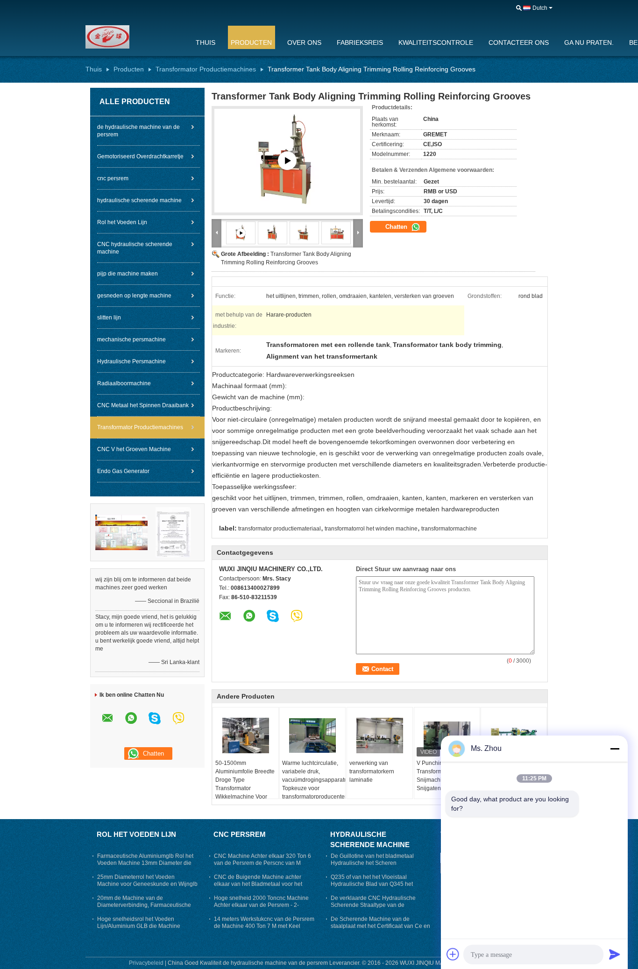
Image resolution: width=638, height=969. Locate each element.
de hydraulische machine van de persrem (138, 131)
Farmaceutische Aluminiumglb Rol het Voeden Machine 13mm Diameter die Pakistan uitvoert (145, 863)
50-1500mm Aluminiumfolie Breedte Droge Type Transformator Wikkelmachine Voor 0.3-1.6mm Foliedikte (245, 784)
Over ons (304, 42)
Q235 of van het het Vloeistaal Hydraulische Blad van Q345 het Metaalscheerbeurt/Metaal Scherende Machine (378, 887)
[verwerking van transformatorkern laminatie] (379, 735)
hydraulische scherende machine (139, 200)
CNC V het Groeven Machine (134, 449)
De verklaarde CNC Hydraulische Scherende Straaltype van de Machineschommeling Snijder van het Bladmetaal (378, 908)
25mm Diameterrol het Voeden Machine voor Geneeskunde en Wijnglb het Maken (147, 884)
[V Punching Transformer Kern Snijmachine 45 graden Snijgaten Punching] (447, 735)
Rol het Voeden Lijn (122, 222)
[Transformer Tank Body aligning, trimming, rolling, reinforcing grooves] (287, 160)
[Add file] (453, 954)
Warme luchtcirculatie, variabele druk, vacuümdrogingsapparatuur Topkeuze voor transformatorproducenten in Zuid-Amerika (313, 784)
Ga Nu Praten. (589, 42)
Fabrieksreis (360, 42)
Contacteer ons (519, 42)
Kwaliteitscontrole (435, 42)
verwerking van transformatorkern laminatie (371, 771)
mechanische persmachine (131, 339)
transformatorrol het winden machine (371, 528)
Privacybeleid (146, 963)
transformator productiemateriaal (279, 528)
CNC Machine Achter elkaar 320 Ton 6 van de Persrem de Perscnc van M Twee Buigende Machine (262, 863)
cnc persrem (112, 178)
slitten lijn (109, 317)
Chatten (397, 226)
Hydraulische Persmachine (131, 361)
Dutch (539, 8)
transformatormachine (449, 528)
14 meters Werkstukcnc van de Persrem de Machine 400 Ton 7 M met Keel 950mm (264, 926)
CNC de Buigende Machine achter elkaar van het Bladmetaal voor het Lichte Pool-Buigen (258, 884)
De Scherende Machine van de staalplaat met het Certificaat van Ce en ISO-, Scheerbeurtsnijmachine (380, 926)
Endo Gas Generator (123, 471)
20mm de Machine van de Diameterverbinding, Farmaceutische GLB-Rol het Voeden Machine (144, 905)
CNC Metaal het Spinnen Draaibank (143, 405)
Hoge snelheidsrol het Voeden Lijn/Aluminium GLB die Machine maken (138, 926)
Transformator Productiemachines (206, 69)
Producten (251, 42)
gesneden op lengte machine (134, 295)
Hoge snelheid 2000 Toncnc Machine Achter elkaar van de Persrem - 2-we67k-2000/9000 (261, 905)
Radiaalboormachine (124, 383)
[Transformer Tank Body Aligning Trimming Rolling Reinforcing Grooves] (272, 232)
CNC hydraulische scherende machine (134, 248)
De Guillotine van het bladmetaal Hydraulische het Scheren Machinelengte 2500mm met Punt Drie (379, 863)
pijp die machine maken (127, 273)
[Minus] (614, 748)
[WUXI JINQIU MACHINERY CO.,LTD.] (134, 37)
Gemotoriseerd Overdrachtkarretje (140, 156)
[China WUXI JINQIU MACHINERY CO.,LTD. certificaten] (121, 532)
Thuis (205, 42)
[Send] (614, 954)
